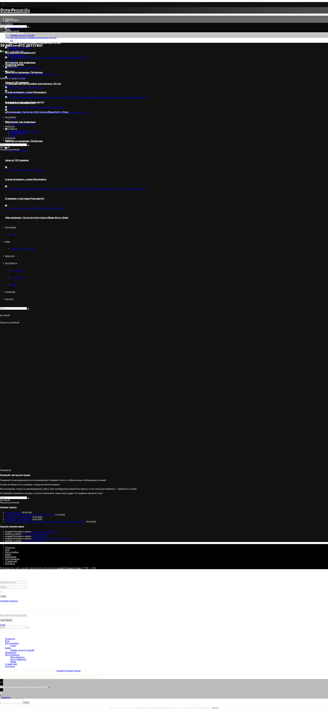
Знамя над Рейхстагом (33, 541)
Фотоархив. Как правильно (18, 519)
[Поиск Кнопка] (28, 498)
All (11, 41)
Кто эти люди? (39, 536)
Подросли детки (14, 32)
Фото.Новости (17, 270)
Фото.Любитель (18, 277)
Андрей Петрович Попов (69, 568)
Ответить (6, 697)
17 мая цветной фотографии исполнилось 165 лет (29, 515)
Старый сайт (10, 292)
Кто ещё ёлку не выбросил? (18, 517)
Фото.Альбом (12, 20)
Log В (2, 625)
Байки (13, 48)
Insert (26, 703)
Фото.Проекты (11, 263)
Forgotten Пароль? (9, 601)
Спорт (13, 645)
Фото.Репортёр (15, 10)
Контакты (9, 299)
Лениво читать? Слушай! (22, 35)
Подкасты (9, 19)
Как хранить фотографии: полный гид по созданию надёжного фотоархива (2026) (45, 521)
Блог (7, 15)
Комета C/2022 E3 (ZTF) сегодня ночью (51, 538)
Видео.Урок (9, 256)
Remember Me (9, 592)
